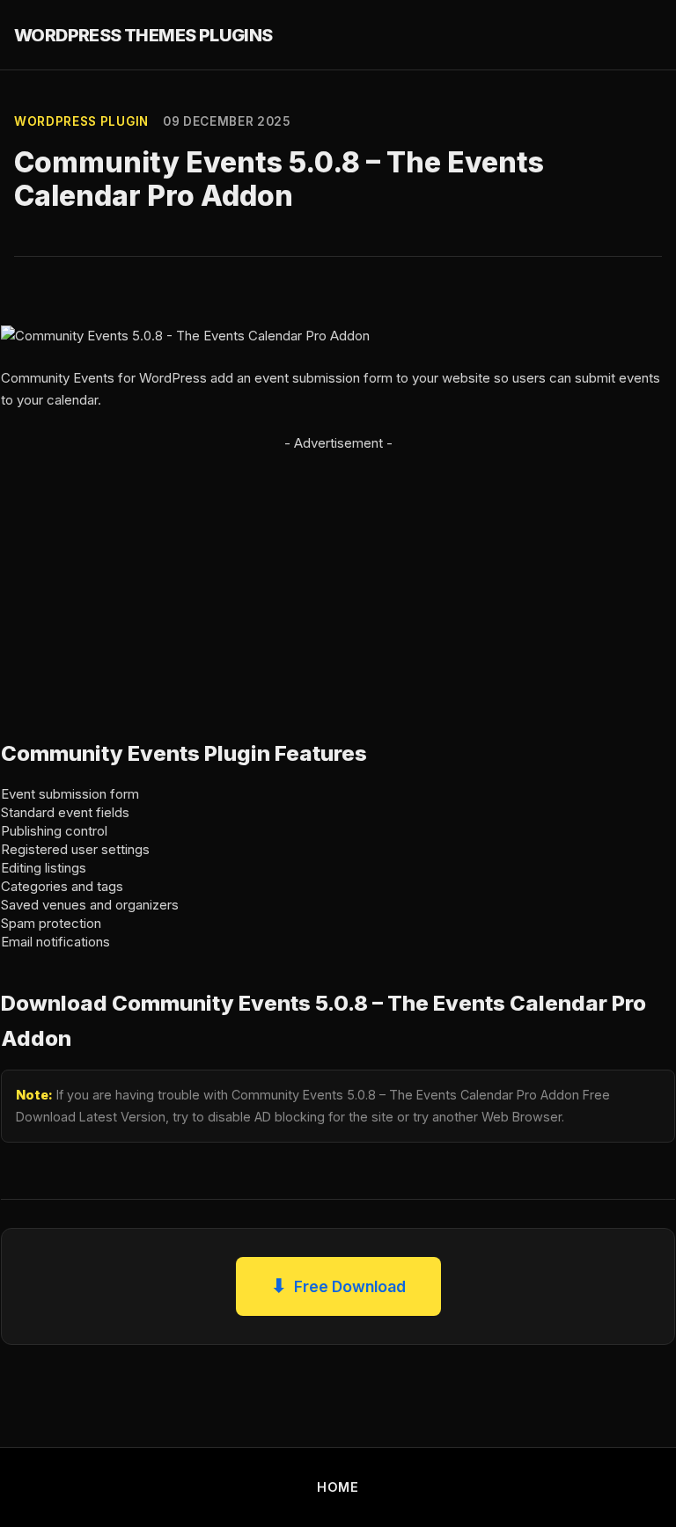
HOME (338, 1487)
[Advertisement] (338, 578)
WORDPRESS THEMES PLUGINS (143, 35)
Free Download (338, 1286)
